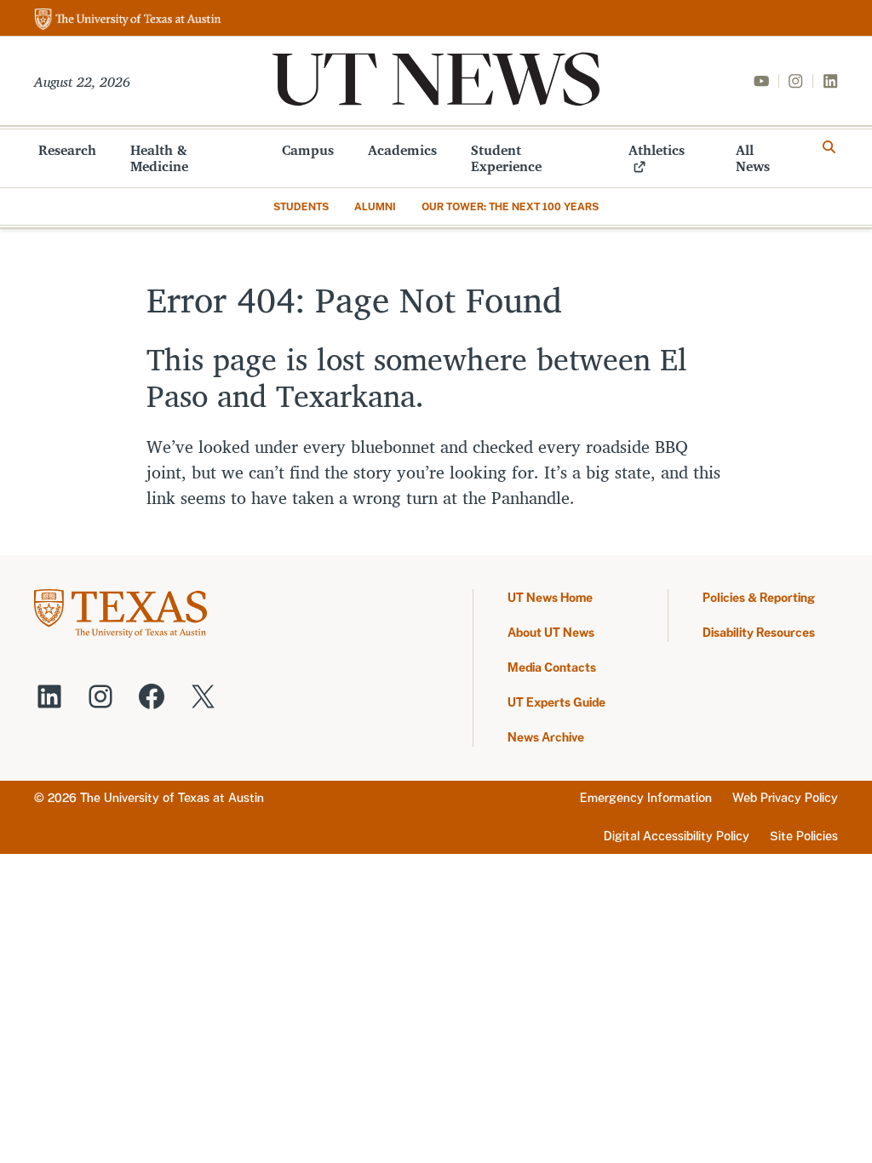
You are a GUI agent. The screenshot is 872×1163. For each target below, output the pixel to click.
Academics (402, 150)
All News (753, 158)
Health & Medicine (159, 158)
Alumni (375, 207)
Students (301, 207)
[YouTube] (761, 81)
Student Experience (506, 158)
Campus (308, 150)
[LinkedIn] (830, 81)
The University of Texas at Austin (172, 798)
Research (67, 150)
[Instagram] (795, 81)
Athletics (656, 150)
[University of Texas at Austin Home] (127, 20)
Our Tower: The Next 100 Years (510, 207)
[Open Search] (829, 147)
